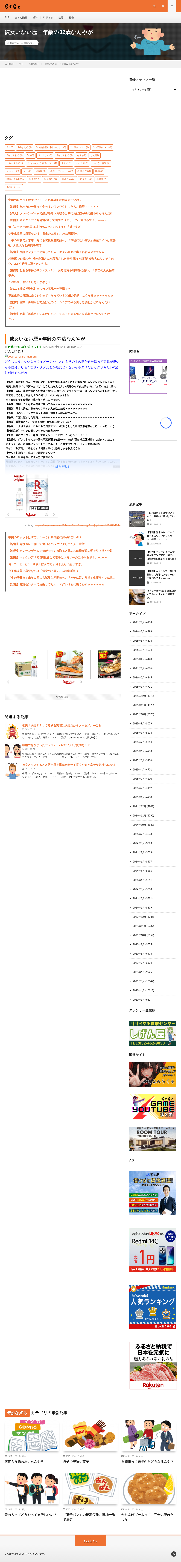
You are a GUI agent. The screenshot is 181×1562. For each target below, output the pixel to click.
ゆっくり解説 (101, 163)
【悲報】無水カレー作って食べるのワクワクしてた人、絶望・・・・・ (53, 206)
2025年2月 (139, 788)
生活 (61, 17)
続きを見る (63, 466)
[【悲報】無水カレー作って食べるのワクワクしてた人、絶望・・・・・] (137, 539)
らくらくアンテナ (34, 1554)
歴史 (34, 179)
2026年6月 (139, 641)
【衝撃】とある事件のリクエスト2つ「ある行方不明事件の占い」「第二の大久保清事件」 (61, 273)
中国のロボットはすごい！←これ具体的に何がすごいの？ (45, 200)
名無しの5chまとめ (61, 171)
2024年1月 (139, 908)
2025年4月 (139, 770)
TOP (7, 17)
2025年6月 (139, 751)
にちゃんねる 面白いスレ (42, 163)
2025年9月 (139, 724)
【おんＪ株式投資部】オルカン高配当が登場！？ (39, 288)
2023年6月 (139, 972)
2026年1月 (139, 687)
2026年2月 (139, 677)
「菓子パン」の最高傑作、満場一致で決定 (89, 1517)
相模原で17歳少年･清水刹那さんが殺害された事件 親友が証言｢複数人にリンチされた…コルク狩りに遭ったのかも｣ (61, 261)
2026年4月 (139, 659)
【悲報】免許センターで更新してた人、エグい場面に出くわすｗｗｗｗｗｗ (56, 252)
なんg (81, 155)
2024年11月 (139, 816)
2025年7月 (139, 742)
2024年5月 (139, 871)
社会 (71, 17)
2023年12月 (139, 917)
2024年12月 (139, 806)
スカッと (13, 171)
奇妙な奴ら (29, 43)
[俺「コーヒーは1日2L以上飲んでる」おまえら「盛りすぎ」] (137, 597)
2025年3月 (139, 779)
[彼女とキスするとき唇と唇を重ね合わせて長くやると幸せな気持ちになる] (13, 771)
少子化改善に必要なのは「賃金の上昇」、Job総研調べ (43, 233)
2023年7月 (139, 963)
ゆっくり (82, 163)
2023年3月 (139, 1000)
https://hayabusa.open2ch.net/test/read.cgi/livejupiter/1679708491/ (77, 525)
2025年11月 (139, 705)
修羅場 (40, 171)
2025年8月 (139, 733)
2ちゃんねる (14, 155)
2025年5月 (139, 760)
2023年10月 (139, 935)
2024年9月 (139, 834)
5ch (30, 155)
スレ (27, 171)
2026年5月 (139, 650)
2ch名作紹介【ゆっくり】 (51, 147)
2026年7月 (139, 631)
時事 (99, 171)
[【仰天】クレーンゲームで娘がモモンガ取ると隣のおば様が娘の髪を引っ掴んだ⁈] (137, 558)
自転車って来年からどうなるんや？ (147, 1461)
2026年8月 (139, 622)
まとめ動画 (21, 17)
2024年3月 (139, 889)
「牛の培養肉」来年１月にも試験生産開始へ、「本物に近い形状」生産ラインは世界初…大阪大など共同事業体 (62, 243)
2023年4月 (139, 990)
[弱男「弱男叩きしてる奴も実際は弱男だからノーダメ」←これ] (13, 731)
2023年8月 (139, 954)
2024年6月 (139, 862)
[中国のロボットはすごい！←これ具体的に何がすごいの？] (137, 519)
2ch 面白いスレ (102, 147)
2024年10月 (139, 825)
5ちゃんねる (64, 155)
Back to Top (90, 1541)
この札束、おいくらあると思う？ (29, 282)
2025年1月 (139, 797)
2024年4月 (139, 880)
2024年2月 (139, 898)
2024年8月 (139, 843)
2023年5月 (139, 981)
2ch (10, 147)
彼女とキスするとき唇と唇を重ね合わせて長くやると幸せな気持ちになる (69, 764)
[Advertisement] (63, 103)
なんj (94, 155)
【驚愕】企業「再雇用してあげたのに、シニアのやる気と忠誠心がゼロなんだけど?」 (59, 305)
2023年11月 (139, 926)
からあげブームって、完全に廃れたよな (147, 1517)
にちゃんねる (15, 163)
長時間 (101, 179)
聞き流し (86, 179)
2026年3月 (139, 668)
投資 (35, 17)
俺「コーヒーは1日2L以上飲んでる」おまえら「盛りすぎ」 (46, 226)
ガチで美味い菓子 (76, 1461)
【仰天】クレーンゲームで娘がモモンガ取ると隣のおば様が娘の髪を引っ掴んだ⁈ (60, 213)
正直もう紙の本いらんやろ (24, 1461)
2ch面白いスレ (79, 147)
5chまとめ (45, 155)
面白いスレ (14, 187)
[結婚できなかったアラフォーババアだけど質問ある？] (13, 751)
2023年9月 (139, 944)
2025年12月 (139, 696)
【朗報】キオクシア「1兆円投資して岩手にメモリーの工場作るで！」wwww (57, 220)
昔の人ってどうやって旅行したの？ (31, 1515)
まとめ (66, 163)
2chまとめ (24, 147)
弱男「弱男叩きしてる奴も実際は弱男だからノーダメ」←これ (61, 725)
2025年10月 (139, 714)
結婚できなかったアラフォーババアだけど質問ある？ (56, 745)
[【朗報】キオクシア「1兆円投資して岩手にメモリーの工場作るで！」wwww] (137, 578)
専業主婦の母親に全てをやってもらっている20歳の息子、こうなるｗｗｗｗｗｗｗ (60, 295)
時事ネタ (48, 17)
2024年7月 (139, 852)
